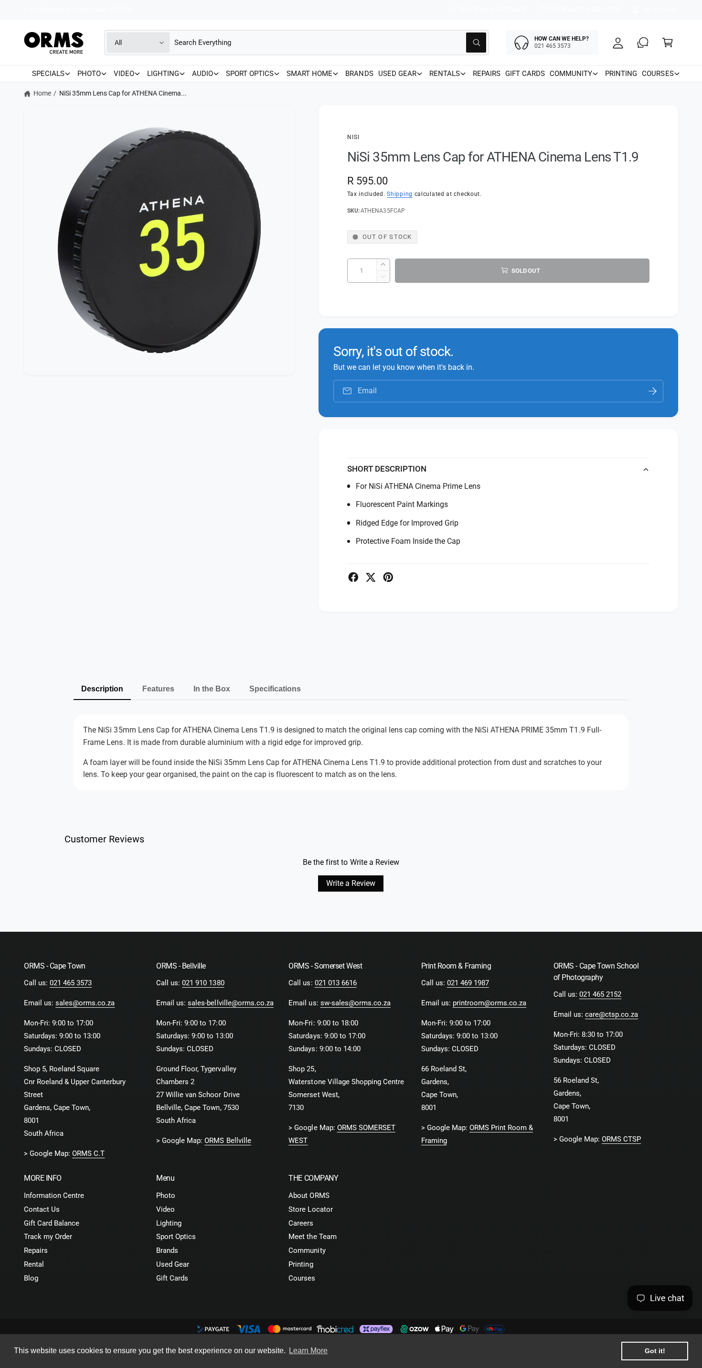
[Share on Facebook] (353, 577)
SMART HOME (309, 73)
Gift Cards (172, 1278)
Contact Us (42, 1209)
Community (306, 1250)
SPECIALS (48, 73)
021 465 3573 (71, 983)
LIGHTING (163, 73)
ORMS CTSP (621, 1139)
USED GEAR (397, 73)
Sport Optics (176, 1236)
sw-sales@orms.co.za (355, 1003)
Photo (165, 1195)
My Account (660, 9)
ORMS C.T (88, 1153)
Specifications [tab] (275, 689)
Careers (300, 1223)
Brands (167, 1250)
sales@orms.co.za (85, 1003)
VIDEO (124, 73)
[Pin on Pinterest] (388, 577)
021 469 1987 (468, 983)
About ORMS (308, 1195)
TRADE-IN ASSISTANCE (492, 9)
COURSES (657, 73)
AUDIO (202, 73)
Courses (301, 1278)
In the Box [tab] (211, 689)
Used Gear (172, 1264)
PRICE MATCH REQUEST (584, 9)
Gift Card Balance (51, 1223)
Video (165, 1209)
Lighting (168, 1223)
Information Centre (54, 1195)
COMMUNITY (571, 73)
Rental (34, 1264)
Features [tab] (158, 689)
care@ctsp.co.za (611, 1014)
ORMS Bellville (227, 1140)
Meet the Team (312, 1236)
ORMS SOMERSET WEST (341, 1134)
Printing (300, 1264)
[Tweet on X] (370, 577)
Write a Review (350, 883)
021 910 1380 (203, 983)
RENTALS (444, 73)
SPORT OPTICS (250, 73)
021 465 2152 (600, 994)
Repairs (36, 1250)
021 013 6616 (336, 983)
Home (42, 93)
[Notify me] (652, 391)
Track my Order (48, 1236)
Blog (31, 1278)
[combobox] (330, 42)
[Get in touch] (642, 42)
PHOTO (89, 73)
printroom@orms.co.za (489, 1003)
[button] (667, 42)
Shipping (400, 194)
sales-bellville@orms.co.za (230, 1003)
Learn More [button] (308, 1350)
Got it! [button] (655, 1351)
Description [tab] (102, 689)
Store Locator (310, 1209)
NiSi (353, 137)
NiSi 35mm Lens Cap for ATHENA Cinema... (123, 93)
